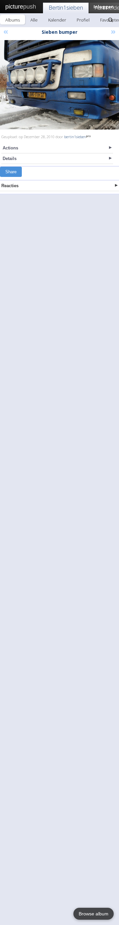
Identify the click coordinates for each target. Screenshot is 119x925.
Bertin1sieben (66, 7)
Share (11, 171)
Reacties (10, 185)
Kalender (57, 20)
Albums (12, 20)
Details (10, 158)
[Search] (110, 20)
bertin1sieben (75, 136)
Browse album (93, 913)
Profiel (83, 20)
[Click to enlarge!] (59, 85)
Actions (10, 147)
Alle (34, 20)
